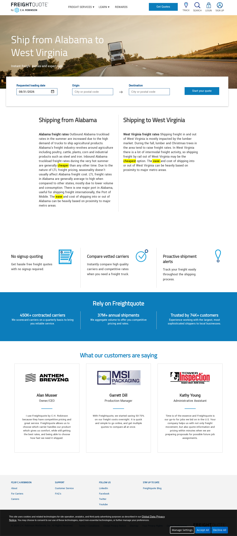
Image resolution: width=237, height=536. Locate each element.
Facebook (104, 493)
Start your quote (202, 91)
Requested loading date (30, 85)
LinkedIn (103, 488)
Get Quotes (163, 7)
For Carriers (17, 493)
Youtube (103, 504)
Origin (75, 85)
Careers (15, 499)
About (14, 488)
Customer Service (64, 488)
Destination (136, 85)
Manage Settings (182, 530)
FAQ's (58, 493)
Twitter (102, 499)
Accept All (203, 530)
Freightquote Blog (152, 488)
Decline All (219, 530)
